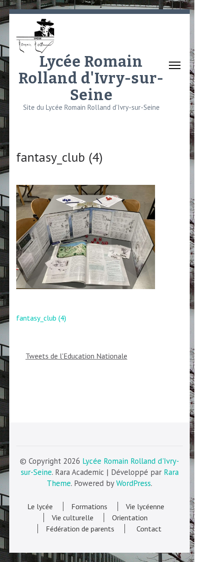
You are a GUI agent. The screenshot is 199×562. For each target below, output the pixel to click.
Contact (147, 528)
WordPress (133, 483)
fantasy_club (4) (41, 317)
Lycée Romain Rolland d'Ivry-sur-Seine (91, 78)
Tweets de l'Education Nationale (76, 355)
